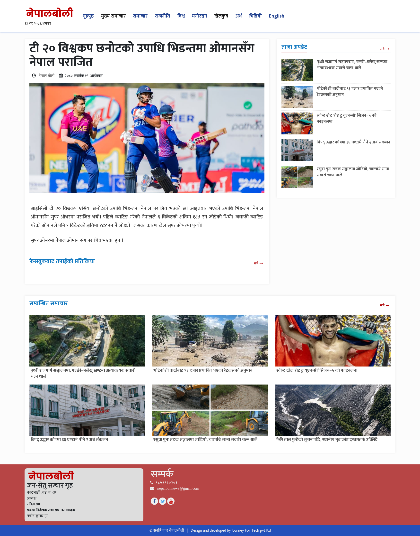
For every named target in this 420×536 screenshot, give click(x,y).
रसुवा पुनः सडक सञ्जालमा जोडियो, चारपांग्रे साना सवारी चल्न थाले (353, 172)
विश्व (181, 16)
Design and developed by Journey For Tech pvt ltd (231, 530)
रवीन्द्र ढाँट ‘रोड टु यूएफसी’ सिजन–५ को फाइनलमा (346, 118)
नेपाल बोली (46, 76)
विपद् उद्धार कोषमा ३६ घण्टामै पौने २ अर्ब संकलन (353, 142)
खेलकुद (221, 16)
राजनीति (162, 16)
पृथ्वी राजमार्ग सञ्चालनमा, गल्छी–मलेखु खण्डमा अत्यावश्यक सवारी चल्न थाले (352, 64)
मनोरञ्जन (199, 16)
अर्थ (239, 16)
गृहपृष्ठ (88, 16)
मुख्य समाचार (113, 16)
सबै (256, 263)
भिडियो (255, 16)
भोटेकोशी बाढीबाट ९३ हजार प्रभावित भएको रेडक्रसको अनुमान (350, 91)
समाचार (140, 16)
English (276, 16)
